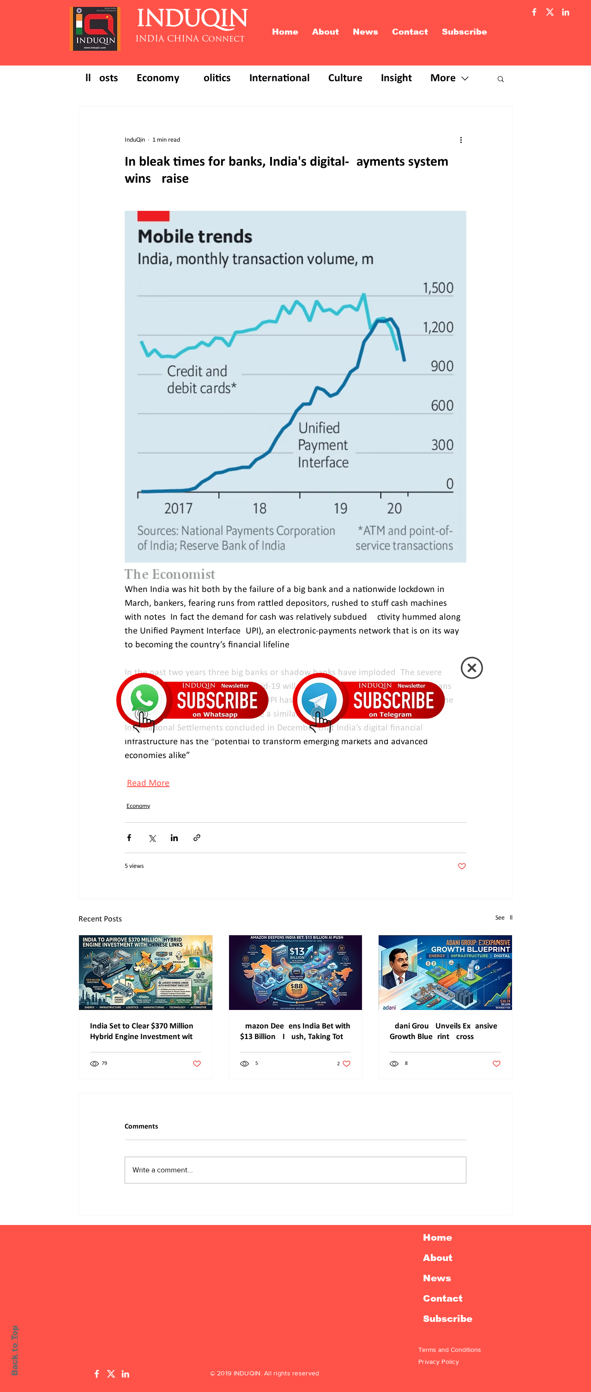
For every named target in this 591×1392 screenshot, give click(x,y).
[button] (472, 668)
